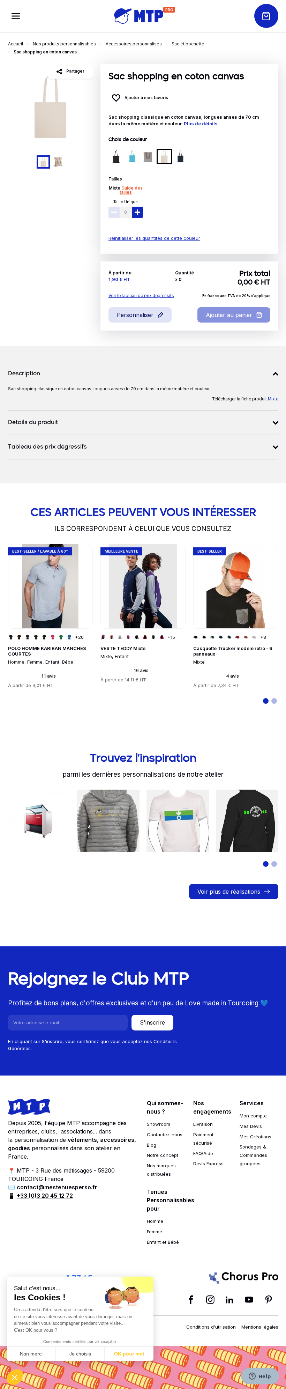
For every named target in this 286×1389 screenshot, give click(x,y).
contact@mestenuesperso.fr (57, 1187)
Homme (155, 1221)
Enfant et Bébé (163, 1242)
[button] (14, 1377)
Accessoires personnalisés (134, 43)
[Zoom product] (50, 106)
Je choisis (80, 1354)
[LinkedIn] (229, 1299)
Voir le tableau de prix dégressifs (141, 295)
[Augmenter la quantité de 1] (137, 212)
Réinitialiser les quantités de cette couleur (154, 238)
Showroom (158, 1124)
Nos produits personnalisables (64, 43)
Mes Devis (251, 1126)
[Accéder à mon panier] (266, 16)
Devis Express (208, 1163)
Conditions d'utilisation (211, 1327)
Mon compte (253, 1115)
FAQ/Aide (203, 1153)
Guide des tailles (131, 190)
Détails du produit (33, 423)
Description (24, 374)
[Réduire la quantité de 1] (114, 212)
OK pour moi (129, 1354)
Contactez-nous (164, 1134)
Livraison (203, 1124)
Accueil (15, 43)
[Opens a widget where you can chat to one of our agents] (260, 1377)
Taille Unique (125, 201)
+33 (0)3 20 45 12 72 (45, 1195)
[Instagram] (210, 1299)
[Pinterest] (268, 1299)
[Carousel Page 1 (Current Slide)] (43, 162)
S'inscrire (152, 1022)
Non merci (31, 1354)
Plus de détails (201, 123)
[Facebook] (190, 1299)
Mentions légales (259, 1327)
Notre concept (162, 1155)
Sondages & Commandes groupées (253, 1155)
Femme (154, 1231)
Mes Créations (255, 1136)
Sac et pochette (188, 43)
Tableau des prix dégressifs (47, 447)
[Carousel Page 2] (57, 162)
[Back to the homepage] (138, 16)
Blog (151, 1145)
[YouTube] (249, 1299)
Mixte (114, 188)
